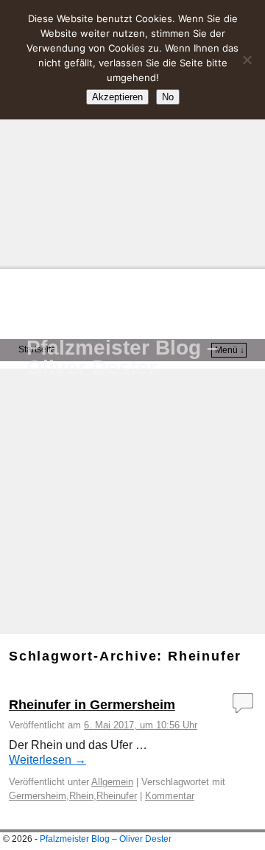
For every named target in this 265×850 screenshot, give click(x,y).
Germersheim (37, 795)
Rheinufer (116, 795)
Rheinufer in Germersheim (92, 704)
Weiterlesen (47, 759)
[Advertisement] (132, 132)
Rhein (81, 795)
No (168, 96)
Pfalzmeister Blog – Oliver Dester (122, 357)
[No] (246, 59)
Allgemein (112, 781)
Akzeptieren (117, 96)
